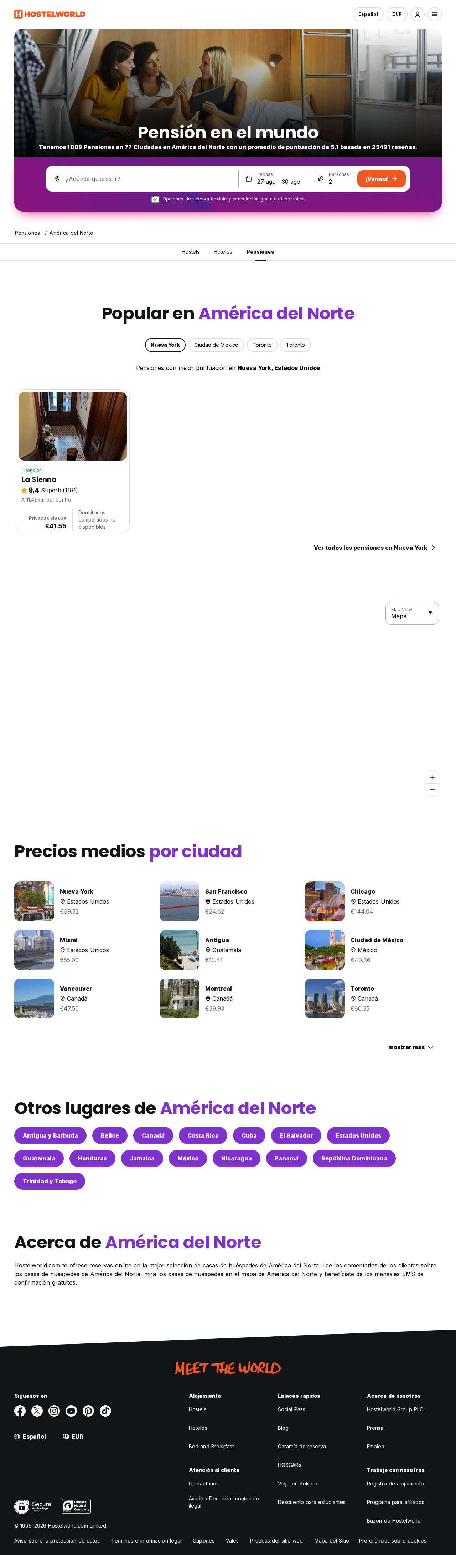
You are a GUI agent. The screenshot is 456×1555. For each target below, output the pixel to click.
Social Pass (291, 1409)
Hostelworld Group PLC (395, 1409)
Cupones (203, 1541)
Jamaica (142, 1158)
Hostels (198, 1409)
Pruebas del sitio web (276, 1541)
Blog (283, 1428)
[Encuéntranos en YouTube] (71, 1411)
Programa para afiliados (395, 1502)
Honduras (92, 1158)
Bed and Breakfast (211, 1446)
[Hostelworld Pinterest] (88, 1411)
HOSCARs (289, 1465)
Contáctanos (204, 1483)
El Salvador (296, 1135)
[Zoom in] (432, 777)
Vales (232, 1541)
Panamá (287, 1158)
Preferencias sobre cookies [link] (393, 1541)
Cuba (249, 1135)
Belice (110, 1135)
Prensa (375, 1428)
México (187, 1158)
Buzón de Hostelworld (394, 1521)
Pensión (33, 470)
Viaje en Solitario (298, 1483)
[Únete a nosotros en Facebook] (20, 1411)
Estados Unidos (358, 1135)
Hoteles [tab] (223, 252)
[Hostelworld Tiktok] (105, 1411)
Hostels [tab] (191, 252)
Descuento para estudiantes (312, 1502)
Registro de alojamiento (395, 1483)
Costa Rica (203, 1135)
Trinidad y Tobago (50, 1181)
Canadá (153, 1135)
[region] (228, 699)
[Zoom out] (432, 789)
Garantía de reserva (302, 1446)
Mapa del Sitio (332, 1541)
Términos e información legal (146, 1541)
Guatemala (39, 1158)
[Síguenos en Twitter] (37, 1411)
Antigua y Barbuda (50, 1135)
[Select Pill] (417, 14)
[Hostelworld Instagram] (54, 1411)
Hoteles (198, 1428)
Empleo (376, 1446)
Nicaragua (236, 1158)
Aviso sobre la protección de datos (57, 1541)
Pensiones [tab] (260, 252)
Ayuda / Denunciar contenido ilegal (224, 1502)
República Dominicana (354, 1158)
